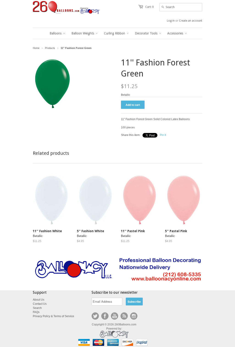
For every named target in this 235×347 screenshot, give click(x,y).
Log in (171, 20)
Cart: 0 (149, 6)
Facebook (105, 316)
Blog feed (124, 316)
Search (37, 308)
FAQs (36, 312)
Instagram (133, 316)
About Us (38, 299)
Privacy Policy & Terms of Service (53, 316)
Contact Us (40, 303)
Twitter (95, 316)
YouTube (114, 316)
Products (50, 48)
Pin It (163, 135)
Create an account (190, 20)
